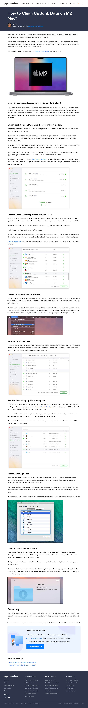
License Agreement (26, 703)
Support (72, 3)
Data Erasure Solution (72, 680)
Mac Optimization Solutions (35, 26)
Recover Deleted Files (51, 685)
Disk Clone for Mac (30, 682)
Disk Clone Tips (70, 685)
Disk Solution (49, 691)
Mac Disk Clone (70, 688)
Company (6, 680)
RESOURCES (70, 676)
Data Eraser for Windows (31, 691)
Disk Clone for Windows (31, 680)
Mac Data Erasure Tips (72, 682)
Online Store (7, 688)
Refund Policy (36, 703)
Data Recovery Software (31, 685)
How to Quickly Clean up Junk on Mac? (22, 662)
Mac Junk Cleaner (30, 696)
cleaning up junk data (42, 51)
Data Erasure (40, 3)
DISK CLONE (52, 3)
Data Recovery (26, 3)
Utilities (62, 3)
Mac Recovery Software (31, 688)
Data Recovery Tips (50, 680)
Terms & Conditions (9, 703)
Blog (5, 691)
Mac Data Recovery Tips (52, 682)
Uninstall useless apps (35, 638)
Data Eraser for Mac (30, 693)
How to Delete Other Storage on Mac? (22, 665)
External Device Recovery (52, 688)
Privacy (17, 703)
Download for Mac (33, 646)
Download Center (9, 685)
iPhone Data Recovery (51, 693)
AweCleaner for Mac (39, 159)
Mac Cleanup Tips (71, 691)
